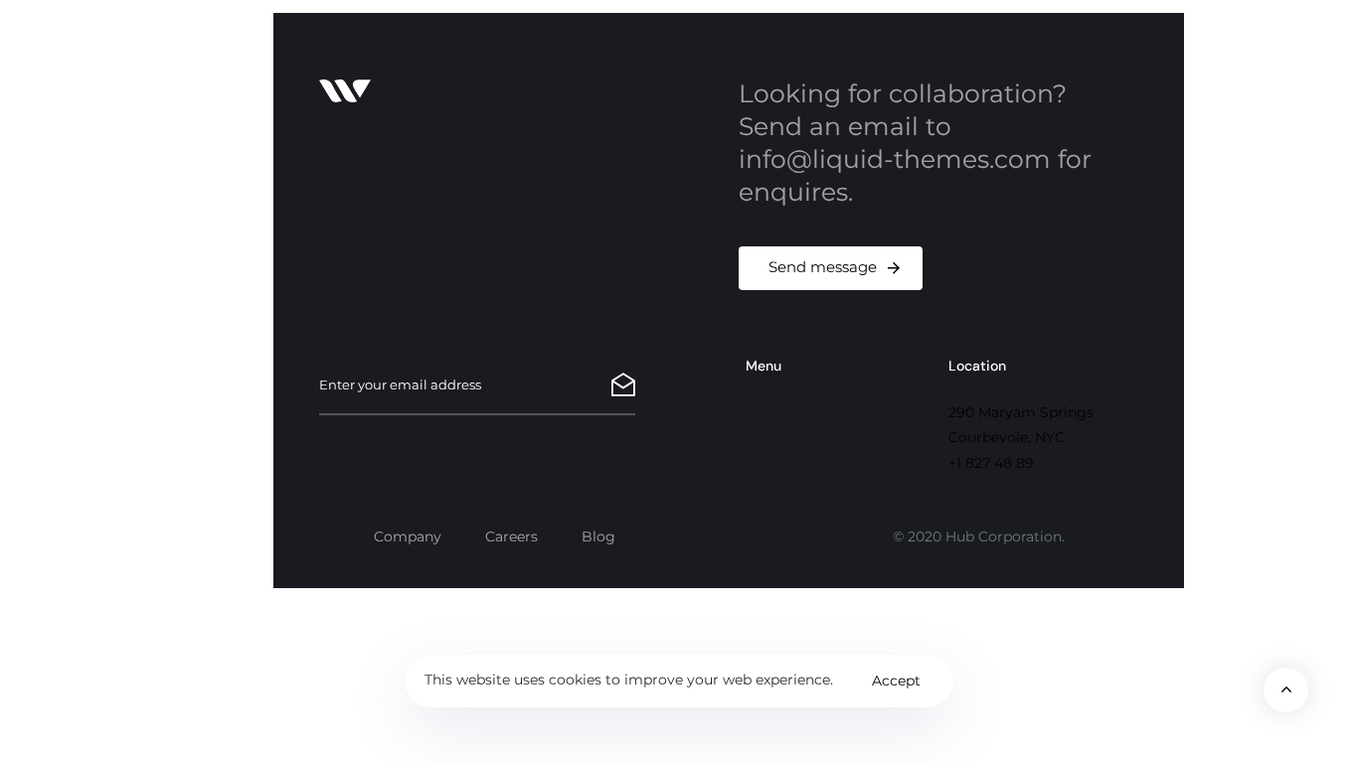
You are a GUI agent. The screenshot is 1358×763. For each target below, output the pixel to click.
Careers (511, 536)
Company (407, 536)
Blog (598, 536)
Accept (896, 680)
